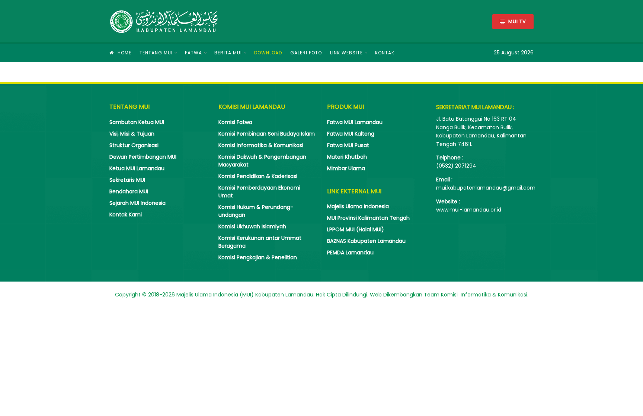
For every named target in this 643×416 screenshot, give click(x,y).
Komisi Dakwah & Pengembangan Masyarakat (262, 160)
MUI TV (516, 21)
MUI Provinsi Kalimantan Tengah (368, 218)
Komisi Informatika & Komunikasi (260, 145)
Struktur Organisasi (134, 145)
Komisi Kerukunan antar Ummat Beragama (259, 242)
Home (124, 53)
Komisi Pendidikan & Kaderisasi (257, 176)
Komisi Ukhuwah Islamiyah (252, 226)
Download (268, 53)
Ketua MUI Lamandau (136, 168)
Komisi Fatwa (235, 122)
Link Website (346, 53)
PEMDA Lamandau (350, 252)
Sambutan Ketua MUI (136, 122)
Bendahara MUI (128, 191)
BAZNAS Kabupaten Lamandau (366, 241)
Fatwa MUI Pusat (348, 145)
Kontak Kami (125, 214)
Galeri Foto (306, 53)
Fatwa (193, 53)
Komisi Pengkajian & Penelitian (257, 257)
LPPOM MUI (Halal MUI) (355, 229)
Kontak (384, 53)
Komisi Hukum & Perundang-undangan (255, 211)
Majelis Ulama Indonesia (358, 206)
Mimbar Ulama (346, 168)
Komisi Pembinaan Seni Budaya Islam (266, 133)
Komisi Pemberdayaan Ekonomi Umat (259, 191)
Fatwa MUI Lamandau (355, 122)
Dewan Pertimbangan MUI (142, 157)
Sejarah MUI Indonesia (137, 203)
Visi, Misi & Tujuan (131, 133)
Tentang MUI (156, 53)
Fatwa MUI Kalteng (350, 133)
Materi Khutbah (347, 157)
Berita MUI (228, 53)
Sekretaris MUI (127, 180)
